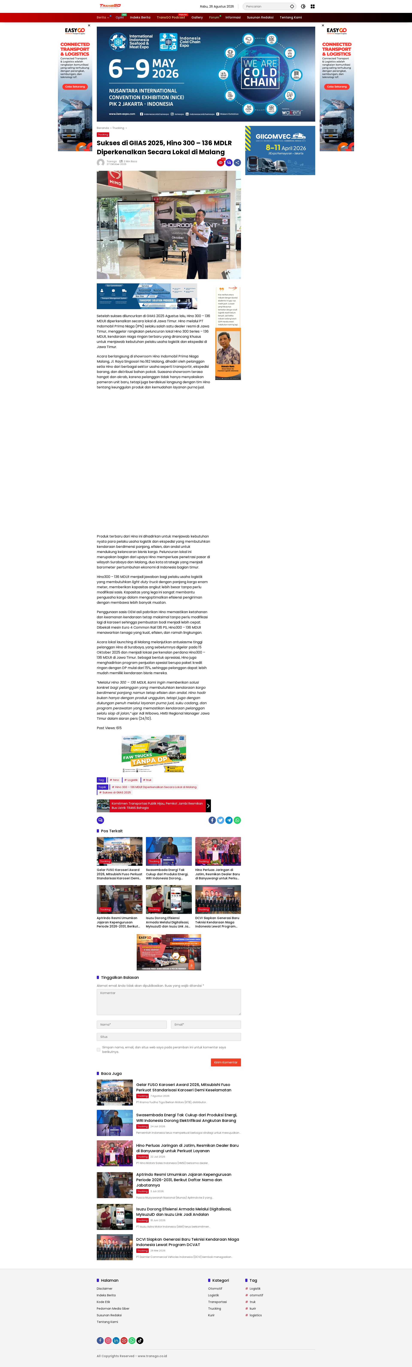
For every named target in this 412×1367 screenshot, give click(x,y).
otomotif (256, 1295)
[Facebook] (212, 820)
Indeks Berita (106, 1295)
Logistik (133, 780)
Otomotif (215, 1288)
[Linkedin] (116, 1340)
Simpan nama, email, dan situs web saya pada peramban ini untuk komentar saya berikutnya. (164, 1049)
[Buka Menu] (312, 6)
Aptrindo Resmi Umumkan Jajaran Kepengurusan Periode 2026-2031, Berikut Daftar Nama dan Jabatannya (117, 922)
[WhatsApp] (237, 820)
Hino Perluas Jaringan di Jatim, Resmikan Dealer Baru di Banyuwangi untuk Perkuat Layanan (218, 874)
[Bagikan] (237, 162)
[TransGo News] (110, 6)
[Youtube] (124, 1340)
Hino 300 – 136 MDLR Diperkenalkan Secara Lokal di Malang (156, 787)
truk (148, 780)
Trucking (103, 134)
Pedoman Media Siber (113, 1308)
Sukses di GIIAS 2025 (117, 792)
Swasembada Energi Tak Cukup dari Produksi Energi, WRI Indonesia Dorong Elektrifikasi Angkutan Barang (167, 874)
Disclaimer (104, 1288)
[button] (292, 6)
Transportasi (217, 1302)
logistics (256, 1315)
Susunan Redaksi (109, 1315)
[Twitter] (220, 820)
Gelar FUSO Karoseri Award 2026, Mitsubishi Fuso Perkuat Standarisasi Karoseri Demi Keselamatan (119, 874)
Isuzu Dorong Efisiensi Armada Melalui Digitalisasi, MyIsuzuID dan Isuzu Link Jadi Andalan (168, 922)
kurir (253, 1308)
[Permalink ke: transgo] (102, 162)
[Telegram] (229, 820)
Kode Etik (103, 1302)
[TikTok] (139, 1340)
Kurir (211, 1315)
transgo (112, 161)
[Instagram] (108, 1340)
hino (116, 780)
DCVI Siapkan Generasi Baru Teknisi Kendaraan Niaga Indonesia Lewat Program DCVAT (217, 922)
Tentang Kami (107, 1322)
